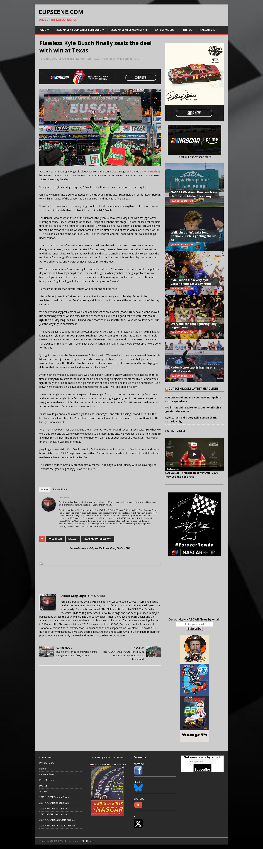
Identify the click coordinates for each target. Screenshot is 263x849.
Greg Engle (68, 58)
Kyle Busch (150, 171)
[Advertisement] (194, 591)
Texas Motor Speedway (98, 538)
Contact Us (45, 757)
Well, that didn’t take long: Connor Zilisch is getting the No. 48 (194, 236)
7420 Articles (98, 595)
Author (45, 489)
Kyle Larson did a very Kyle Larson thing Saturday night (191, 282)
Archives (44, 791)
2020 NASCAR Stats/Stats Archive (57, 825)
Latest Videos (164, 30)
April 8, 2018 (50, 58)
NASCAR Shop (208, 30)
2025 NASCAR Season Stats (54, 797)
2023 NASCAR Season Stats (54, 808)
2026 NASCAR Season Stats (129, 30)
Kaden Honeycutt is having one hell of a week (193, 369)
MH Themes (88, 841)
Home (42, 30)
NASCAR (72, 538)
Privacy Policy (46, 762)
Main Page (85, 58)
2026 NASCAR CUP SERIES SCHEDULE (78, 30)
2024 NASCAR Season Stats (54, 802)
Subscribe (194, 628)
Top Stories (126, 58)
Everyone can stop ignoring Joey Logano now (193, 326)
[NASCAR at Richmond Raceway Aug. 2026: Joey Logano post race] (194, 454)
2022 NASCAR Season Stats (54, 814)
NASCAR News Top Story (105, 58)
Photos (187, 30)
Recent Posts (60, 489)
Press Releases (47, 780)
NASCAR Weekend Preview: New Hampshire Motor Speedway (194, 194)
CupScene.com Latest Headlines (193, 389)
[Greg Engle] (49, 509)
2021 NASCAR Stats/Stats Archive (57, 819)
